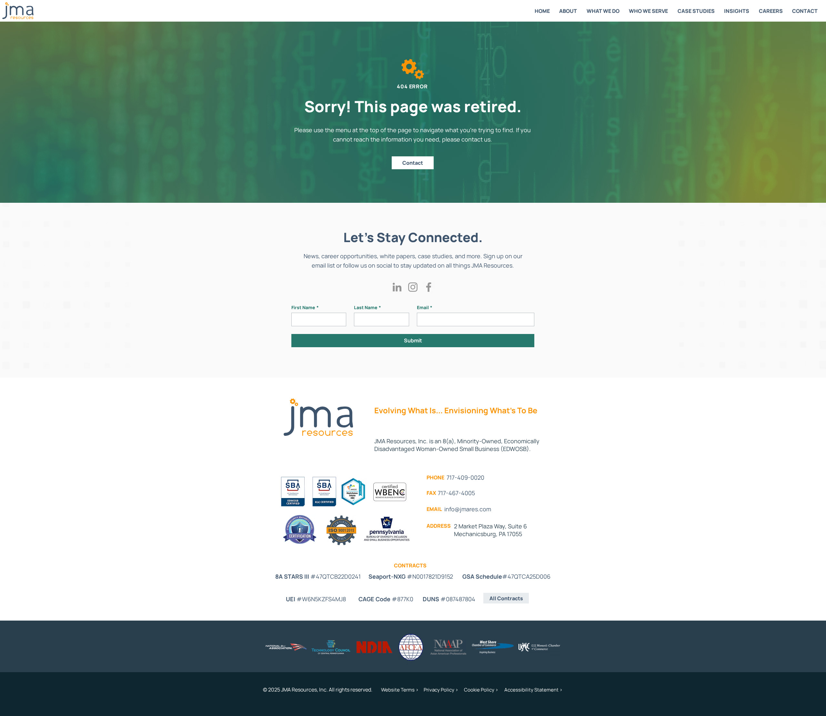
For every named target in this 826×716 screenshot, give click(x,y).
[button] (568, 11)
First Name (305, 307)
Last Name (367, 307)
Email (424, 307)
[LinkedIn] (397, 287)
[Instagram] (413, 287)
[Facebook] (428, 287)
